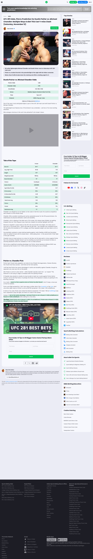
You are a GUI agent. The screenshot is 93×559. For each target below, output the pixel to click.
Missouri (49, 515)
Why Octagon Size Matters (72, 398)
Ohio (48, 506)
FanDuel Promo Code (74, 508)
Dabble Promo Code (74, 521)
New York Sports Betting (72, 213)
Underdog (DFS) (70, 291)
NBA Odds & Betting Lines (8, 488)
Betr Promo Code (73, 525)
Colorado (49, 496)
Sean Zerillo (10, 28)
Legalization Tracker (51, 485)
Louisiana (49, 490)
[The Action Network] (46, 2)
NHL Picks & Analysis (29, 496)
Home (4, 16)
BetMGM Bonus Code (74, 489)
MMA (9, 16)
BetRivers (37, 101)
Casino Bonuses (67, 417)
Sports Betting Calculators (74, 331)
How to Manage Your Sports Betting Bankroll (76, 378)
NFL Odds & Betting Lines (8, 485)
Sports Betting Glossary (71, 368)
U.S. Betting (68, 206)
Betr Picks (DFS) (70, 304)
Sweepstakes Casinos (69, 430)
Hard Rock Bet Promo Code (75, 514)
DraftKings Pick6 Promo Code (76, 519)
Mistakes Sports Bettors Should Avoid (75, 371)
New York (49, 488)
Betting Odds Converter (72, 341)
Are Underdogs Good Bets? (72, 394)
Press (3, 549)
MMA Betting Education (72, 384)
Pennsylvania (50, 500)
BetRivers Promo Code (74, 517)
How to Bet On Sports (71, 357)
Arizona (48, 494)
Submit (31, 356)
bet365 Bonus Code (74, 491)
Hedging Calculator (70, 345)
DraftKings (52, 291)
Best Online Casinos (68, 414)
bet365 (68, 260)
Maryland (49, 492)
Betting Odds (69, 351)
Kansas (48, 511)
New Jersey (49, 498)
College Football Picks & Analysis (32, 490)
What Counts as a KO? (71, 401)
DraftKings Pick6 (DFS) (71, 308)
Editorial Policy (5, 543)
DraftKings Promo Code (74, 506)
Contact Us (4, 557)
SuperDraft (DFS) (70, 322)
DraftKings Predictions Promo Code (77, 502)
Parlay (67, 391)
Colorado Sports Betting (72, 227)
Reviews (67, 256)
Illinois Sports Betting (71, 220)
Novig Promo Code (73, 500)
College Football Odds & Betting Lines (10, 490)
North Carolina (50, 513)
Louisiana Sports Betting (72, 216)
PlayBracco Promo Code (75, 529)
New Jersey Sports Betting (72, 233)
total (51, 286)
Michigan (49, 504)
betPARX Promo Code (74, 512)
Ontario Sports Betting (71, 250)
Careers (3, 545)
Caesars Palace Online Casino (71, 423)
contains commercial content (11, 381)
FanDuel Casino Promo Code (70, 427)
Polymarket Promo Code (75, 493)
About (3, 538)
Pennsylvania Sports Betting (73, 223)
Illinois (48, 502)
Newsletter (4, 555)
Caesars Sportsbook (71, 274)
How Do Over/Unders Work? (73, 404)
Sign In (90, 2)
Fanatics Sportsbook (71, 263)
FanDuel (68, 325)
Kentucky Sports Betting (72, 244)
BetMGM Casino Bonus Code (70, 420)
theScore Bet (69, 277)
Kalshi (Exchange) (70, 284)
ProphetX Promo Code (74, 504)
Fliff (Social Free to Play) (72, 280)
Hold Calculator (70, 348)
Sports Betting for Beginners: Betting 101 (76, 364)
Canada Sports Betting (71, 247)
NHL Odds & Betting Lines (8, 499)
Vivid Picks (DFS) (70, 315)
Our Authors (4, 540)
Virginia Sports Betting (71, 230)
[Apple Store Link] (51, 539)
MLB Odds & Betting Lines (8, 497)
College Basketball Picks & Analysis (32, 492)
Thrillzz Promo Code (74, 531)
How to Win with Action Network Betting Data (77, 374)
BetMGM (68, 267)
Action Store (5, 547)
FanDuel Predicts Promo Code (76, 495)
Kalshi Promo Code (73, 498)
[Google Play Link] (62, 539)
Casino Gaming (69, 410)
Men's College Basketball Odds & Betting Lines (13, 492)
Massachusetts (50, 509)
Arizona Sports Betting (71, 240)
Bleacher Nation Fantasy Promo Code (78, 523)
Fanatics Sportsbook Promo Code (77, 487)
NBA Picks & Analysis (29, 488)
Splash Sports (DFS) (71, 318)
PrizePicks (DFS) (70, 294)
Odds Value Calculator (71, 338)
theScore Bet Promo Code (75, 510)
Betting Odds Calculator (72, 334)
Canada (48, 517)
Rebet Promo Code (73, 527)
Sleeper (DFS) (69, 301)
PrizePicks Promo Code (74, 533)
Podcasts (4, 553)
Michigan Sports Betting (72, 237)
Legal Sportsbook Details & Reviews (74, 361)
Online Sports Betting (71, 209)
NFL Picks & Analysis (29, 485)
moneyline (43, 286)
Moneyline (68, 387)
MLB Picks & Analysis (29, 494)
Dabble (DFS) (69, 298)
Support (3, 551)
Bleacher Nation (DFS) (71, 311)
